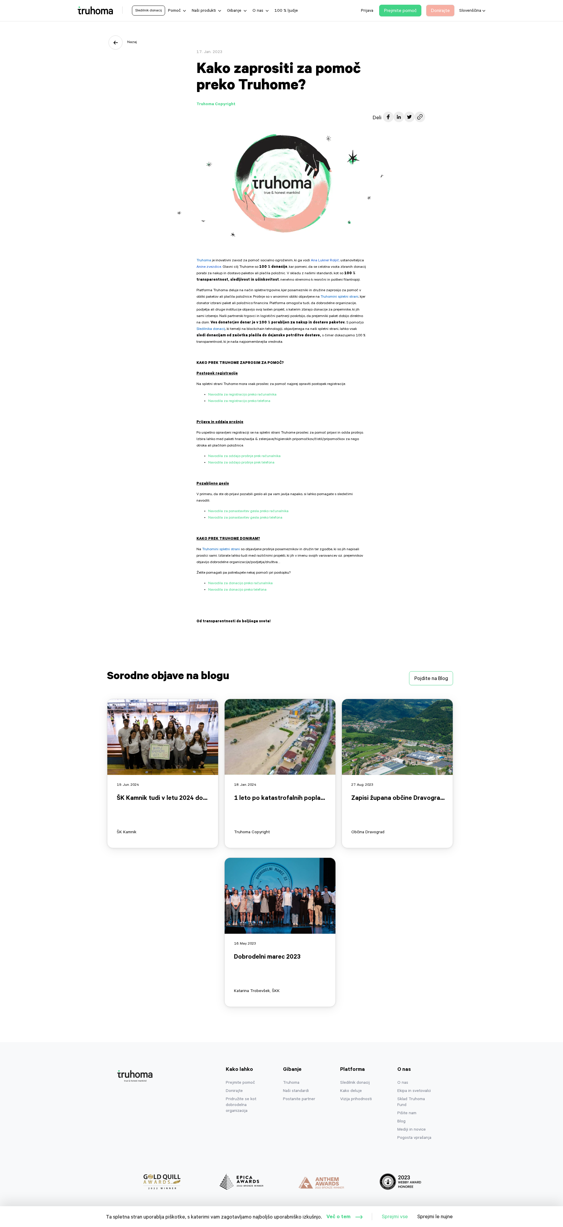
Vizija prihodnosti (356, 1099)
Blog (401, 1121)
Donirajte (234, 1091)
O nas (402, 1083)
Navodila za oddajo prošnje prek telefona (241, 463)
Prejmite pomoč (240, 1083)
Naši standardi (296, 1091)
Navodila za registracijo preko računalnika (242, 395)
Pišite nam (406, 1113)
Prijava (367, 11)
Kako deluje (351, 1091)
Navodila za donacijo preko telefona (237, 590)
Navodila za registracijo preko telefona (239, 401)
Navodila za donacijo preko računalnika (240, 584)
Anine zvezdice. (209, 267)
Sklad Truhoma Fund (411, 1102)
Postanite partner (299, 1099)
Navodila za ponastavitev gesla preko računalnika (248, 511)
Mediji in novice (411, 1130)
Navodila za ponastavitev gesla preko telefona (245, 518)
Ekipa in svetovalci (414, 1091)
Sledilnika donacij (210, 329)
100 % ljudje (286, 11)
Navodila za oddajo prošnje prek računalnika (244, 456)
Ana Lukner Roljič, (325, 261)
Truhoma (203, 261)
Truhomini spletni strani (339, 297)
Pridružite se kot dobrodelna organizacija (241, 1105)
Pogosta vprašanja (414, 1138)
